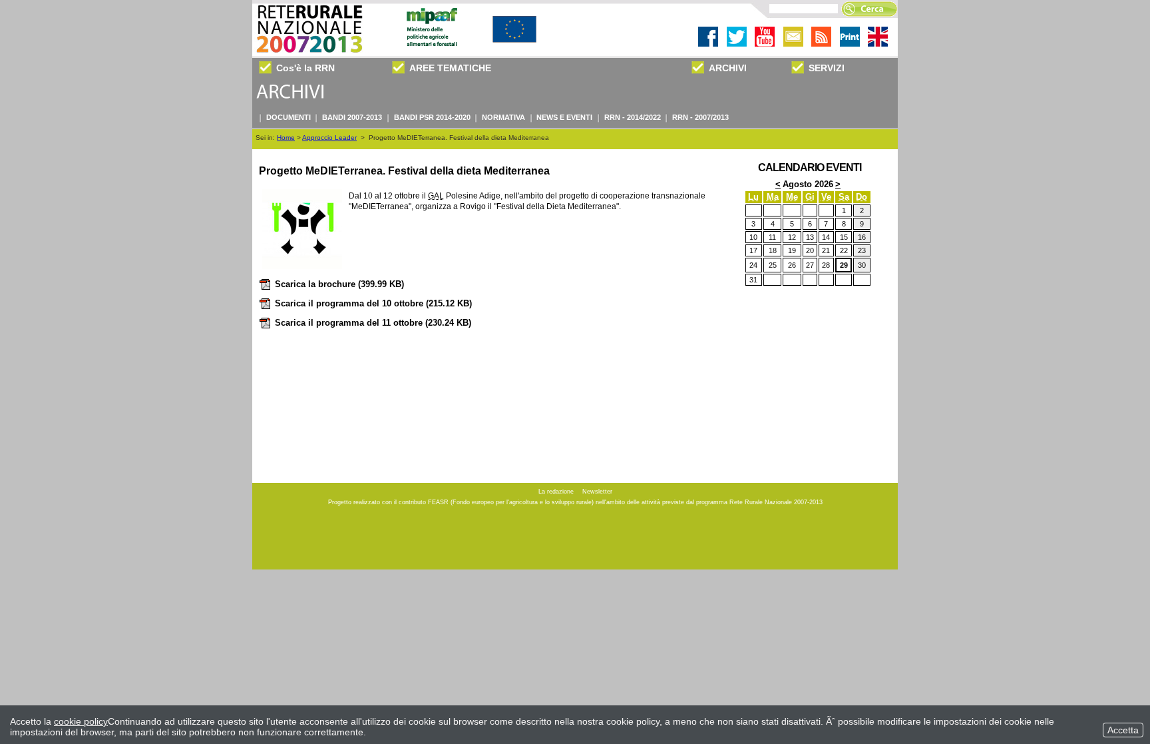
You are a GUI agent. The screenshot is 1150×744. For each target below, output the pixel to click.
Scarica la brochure (339, 284)
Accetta (1123, 730)
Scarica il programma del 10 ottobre (373, 303)
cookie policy (81, 721)
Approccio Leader (329, 137)
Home (286, 137)
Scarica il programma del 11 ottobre (373, 323)
